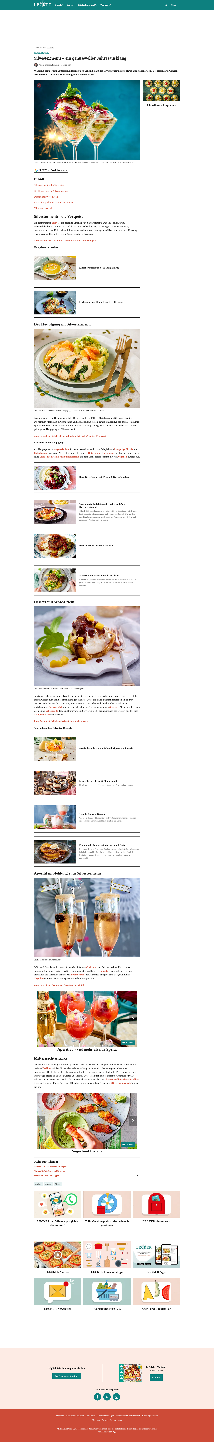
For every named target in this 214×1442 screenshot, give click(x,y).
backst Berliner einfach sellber (122, 1079)
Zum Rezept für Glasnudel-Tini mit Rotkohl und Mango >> (65, 240)
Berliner (46, 1068)
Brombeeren (77, 974)
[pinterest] (107, 1397)
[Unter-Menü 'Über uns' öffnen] (110, 5)
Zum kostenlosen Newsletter (67, 1376)
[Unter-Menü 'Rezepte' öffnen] (63, 5)
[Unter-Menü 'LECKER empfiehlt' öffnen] (96, 5)
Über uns (104, 5)
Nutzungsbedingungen (75, 1416)
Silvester (50, 48)
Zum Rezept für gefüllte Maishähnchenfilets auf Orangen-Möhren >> (71, 435)
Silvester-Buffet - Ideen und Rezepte (49, 1171)
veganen (123, 456)
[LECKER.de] (43, 4)
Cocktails (91, 967)
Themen (105, 1420)
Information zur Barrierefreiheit (128, 1416)
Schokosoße (52, 710)
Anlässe (43, 48)
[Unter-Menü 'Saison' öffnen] (74, 5)
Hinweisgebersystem (150, 1416)
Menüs (57, 1184)
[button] (87, 193)
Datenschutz (90, 1416)
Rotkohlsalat (41, 453)
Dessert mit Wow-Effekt (46, 196)
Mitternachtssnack (121, 1083)
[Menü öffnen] (178, 4)
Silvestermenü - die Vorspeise (49, 185)
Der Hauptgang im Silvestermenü (51, 191)
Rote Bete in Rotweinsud (101, 453)
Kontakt (113, 1420)
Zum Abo (156, 1377)
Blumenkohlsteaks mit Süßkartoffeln (59, 456)
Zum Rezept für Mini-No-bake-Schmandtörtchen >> (62, 721)
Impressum (60, 1416)
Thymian (39, 978)
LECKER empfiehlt (86, 5)
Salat (54, 222)
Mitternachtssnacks (44, 208)
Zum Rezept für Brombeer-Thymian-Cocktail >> (60, 985)
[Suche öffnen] (166, 5)
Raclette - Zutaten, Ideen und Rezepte (50, 1167)
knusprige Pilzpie (123, 449)
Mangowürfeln (42, 714)
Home (36, 48)
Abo (120, 1420)
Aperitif (104, 971)
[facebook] (97, 1397)
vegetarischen (61, 449)
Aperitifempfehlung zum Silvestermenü (54, 202)
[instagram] (116, 1397)
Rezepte (58, 5)
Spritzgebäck (56, 707)
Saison (70, 5)
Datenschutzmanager (105, 1416)
